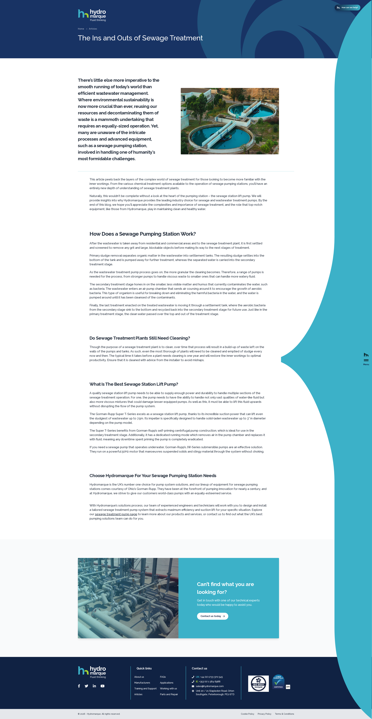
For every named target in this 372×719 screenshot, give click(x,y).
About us (139, 677)
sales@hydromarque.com (210, 686)
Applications (166, 682)
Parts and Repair (169, 694)
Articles (93, 29)
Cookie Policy (247, 714)
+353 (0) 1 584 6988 (208, 681)
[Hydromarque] (178, 15)
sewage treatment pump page (116, 514)
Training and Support (145, 688)
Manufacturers (142, 682)
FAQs (163, 677)
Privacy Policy (264, 714)
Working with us (168, 688)
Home (81, 29)
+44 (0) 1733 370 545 (209, 677)
